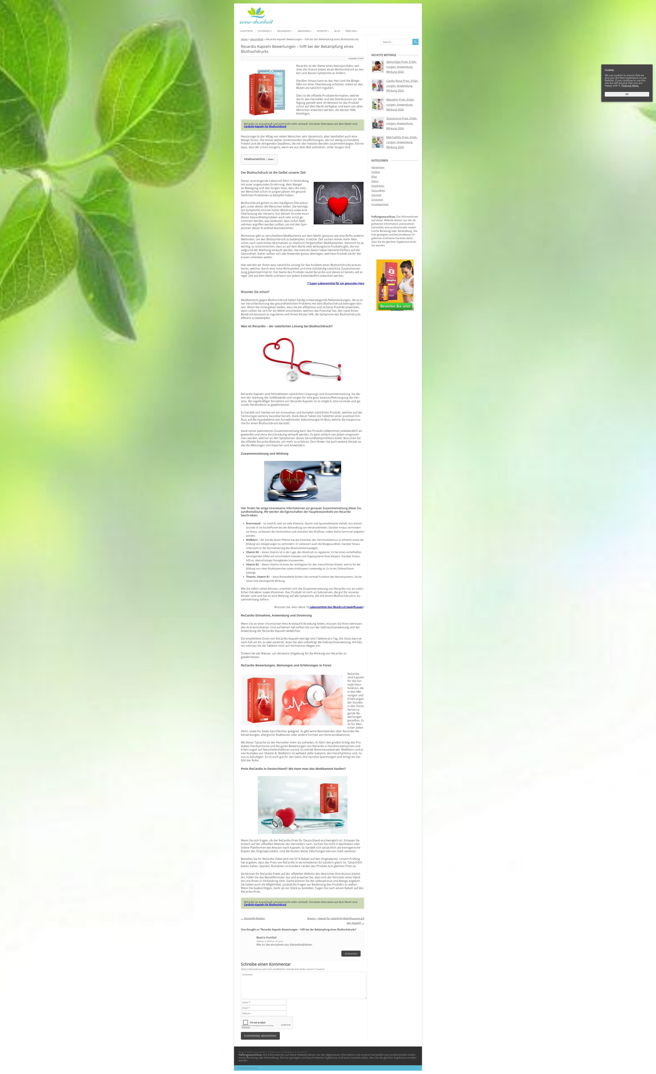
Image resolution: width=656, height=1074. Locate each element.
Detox (374, 181)
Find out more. (630, 85)
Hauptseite (246, 30)
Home (244, 39)
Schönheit (264, 30)
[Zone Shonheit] (256, 24)
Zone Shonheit (250, 1068)
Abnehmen (304, 30)
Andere (375, 172)
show (270, 159)
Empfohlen (377, 185)
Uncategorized (379, 204)
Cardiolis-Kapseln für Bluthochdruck (265, 126)
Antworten (351, 953)
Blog (337, 30)
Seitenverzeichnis (257, 1052)
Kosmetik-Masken (253, 918)
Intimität (322, 30)
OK (627, 94)
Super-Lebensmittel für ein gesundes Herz (336, 283)
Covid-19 (302, 1052)
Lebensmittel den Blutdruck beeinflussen (336, 607)
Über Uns (350, 30)
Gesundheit (284, 30)
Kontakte (288, 1052)
